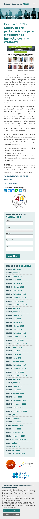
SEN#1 (15, 454)
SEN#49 (14, 283)
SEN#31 (14, 347)
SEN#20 (13, 386)
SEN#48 (15, 287)
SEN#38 (14, 322)
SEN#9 (14, 425)
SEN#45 (16, 297)
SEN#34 (16, 337)
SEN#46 (16, 294)
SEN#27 (15, 361)
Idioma (8, 227)
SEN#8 (13, 429)
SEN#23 (16, 376)
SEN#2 (13, 450)
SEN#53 (13, 269)
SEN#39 (13, 319)
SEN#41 (14, 312)
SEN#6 (15, 436)
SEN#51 (13, 276)
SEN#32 (16, 344)
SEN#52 (14, 273)
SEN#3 (13, 446)
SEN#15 (16, 404)
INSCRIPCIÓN (8, 180)
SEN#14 (15, 407)
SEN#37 (15, 326)
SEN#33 (15, 340)
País (7, 246)
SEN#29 (13, 354)
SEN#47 (14, 290)
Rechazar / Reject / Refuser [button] (11, 514)
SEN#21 (14, 383)
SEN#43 (16, 305)
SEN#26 (16, 365)
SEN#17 (14, 397)
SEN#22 (13, 379)
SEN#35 (16, 333)
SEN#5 (16, 439)
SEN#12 (13, 415)
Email (8, 220)
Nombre (8, 233)
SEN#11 (13, 418)
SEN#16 (16, 400)
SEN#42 (13, 308)
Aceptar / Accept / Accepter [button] (11, 511)
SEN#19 (13, 390)
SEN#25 (16, 368)
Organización (10, 240)
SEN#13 (16, 411)
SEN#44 (15, 301)
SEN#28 (14, 358)
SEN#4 (13, 443)
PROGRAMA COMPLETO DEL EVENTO (16, 176)
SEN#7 (15, 432)
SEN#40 (13, 315)
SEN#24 (15, 372)
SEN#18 (15, 393)
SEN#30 (13, 351)
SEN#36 (14, 329)
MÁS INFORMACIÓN (10, 184)
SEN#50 (13, 280)
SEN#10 (13, 422)
